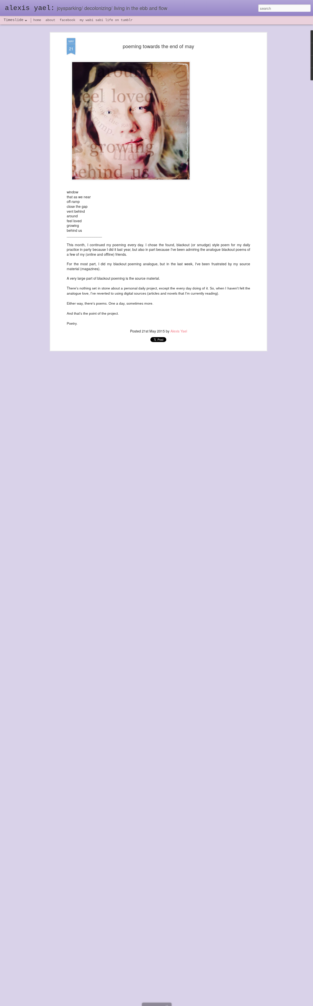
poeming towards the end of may (158, 46)
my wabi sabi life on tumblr (106, 20)
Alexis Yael (178, 331)
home (37, 20)
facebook (67, 20)
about (50, 20)
